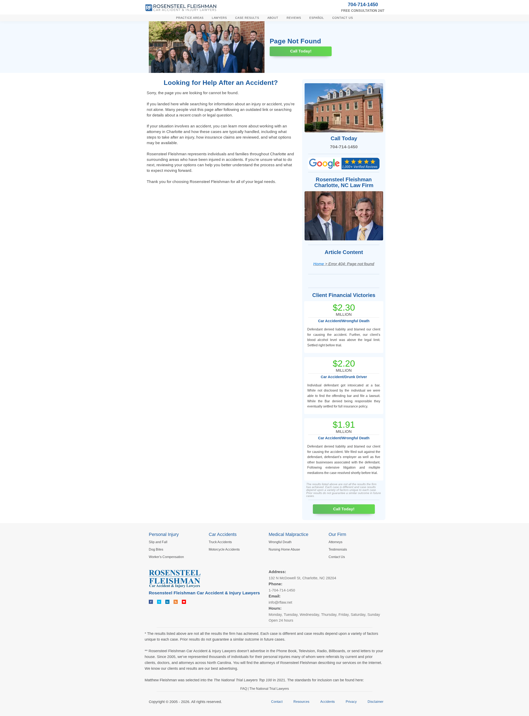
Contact (276, 701)
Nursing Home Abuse (284, 549)
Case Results (247, 17)
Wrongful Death (280, 542)
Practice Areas (190, 17)
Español (316, 17)
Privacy (351, 701)
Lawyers (219, 17)
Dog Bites (156, 549)
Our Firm (337, 534)
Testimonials (338, 549)
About (272, 17)
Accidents (327, 701)
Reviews (294, 17)
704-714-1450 (363, 4)
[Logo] (181, 7)
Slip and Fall (158, 542)
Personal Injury (164, 534)
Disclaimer (375, 701)
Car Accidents (223, 534)
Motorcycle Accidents (224, 549)
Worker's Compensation (166, 557)
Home (318, 264)
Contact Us (342, 17)
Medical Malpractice (288, 534)
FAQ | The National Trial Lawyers (264, 688)
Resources (301, 701)
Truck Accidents (220, 542)
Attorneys (335, 542)
